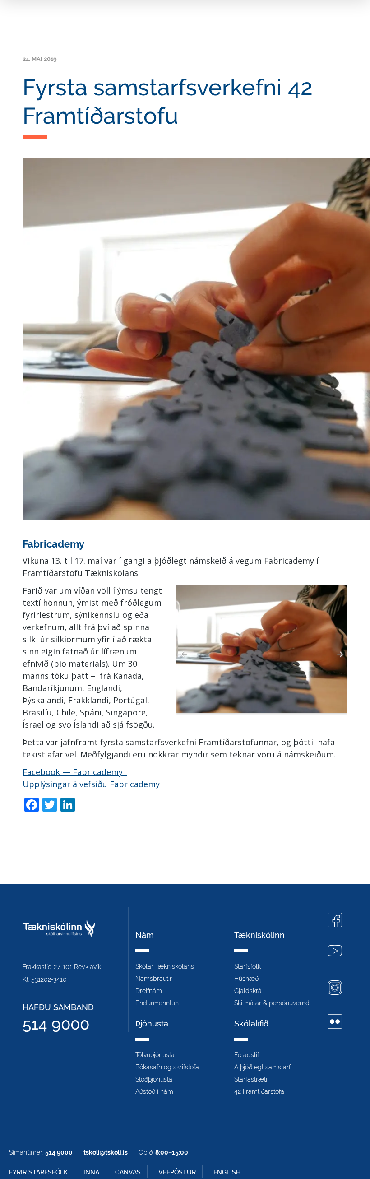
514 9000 (56, 1024)
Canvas (128, 1172)
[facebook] (335, 921)
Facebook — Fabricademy (75, 771)
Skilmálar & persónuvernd (272, 1003)
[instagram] (335, 988)
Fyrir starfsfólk (38, 1172)
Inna (91, 1172)
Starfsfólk (247, 966)
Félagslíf (246, 1054)
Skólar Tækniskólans (164, 966)
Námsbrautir (153, 978)
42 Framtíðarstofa (259, 1091)
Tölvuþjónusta (155, 1054)
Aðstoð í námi (155, 1091)
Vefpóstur (177, 1172)
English (226, 1172)
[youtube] (335, 951)
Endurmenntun (157, 1003)
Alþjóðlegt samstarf (262, 1067)
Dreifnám (148, 990)
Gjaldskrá (248, 990)
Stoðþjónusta (153, 1079)
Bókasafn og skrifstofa (167, 1067)
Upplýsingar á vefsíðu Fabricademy (91, 784)
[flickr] (335, 1022)
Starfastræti (250, 1079)
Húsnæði (247, 978)
